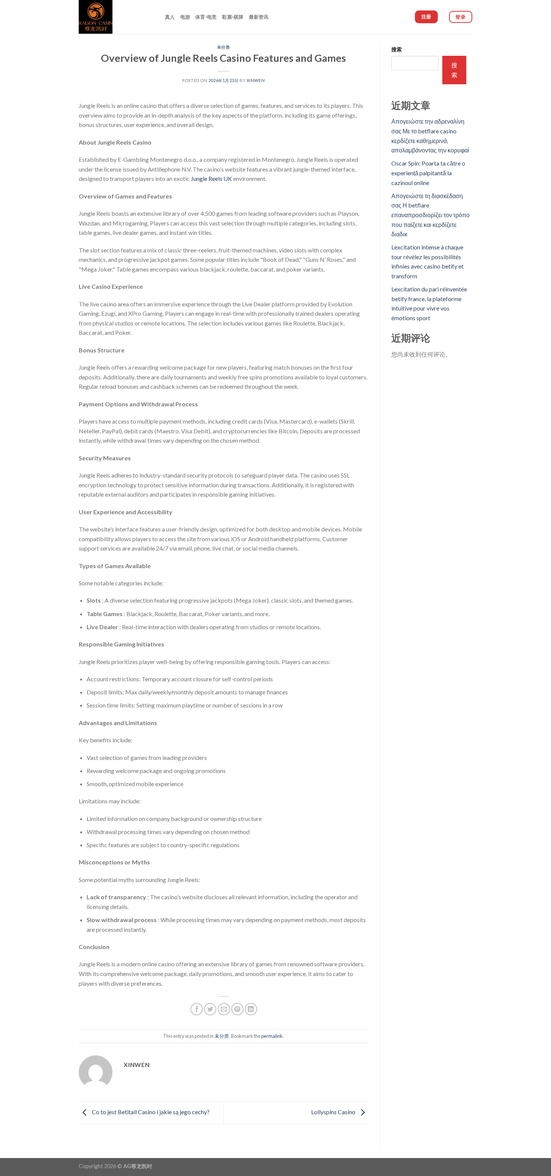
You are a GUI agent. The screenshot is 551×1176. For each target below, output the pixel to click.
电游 (185, 17)
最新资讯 (259, 17)
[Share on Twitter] (210, 1009)
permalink (272, 1036)
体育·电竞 (206, 17)
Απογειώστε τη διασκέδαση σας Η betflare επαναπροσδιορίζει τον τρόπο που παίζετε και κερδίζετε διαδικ (430, 214)
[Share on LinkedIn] (251, 1009)
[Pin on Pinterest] (237, 1009)
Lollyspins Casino (333, 1111)
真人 (170, 17)
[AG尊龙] (116, 17)
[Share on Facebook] (196, 1009)
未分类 (223, 47)
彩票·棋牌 (232, 17)
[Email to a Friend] (224, 1009)
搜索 (396, 49)
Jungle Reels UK (211, 178)
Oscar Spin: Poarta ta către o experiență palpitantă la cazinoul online (428, 173)
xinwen (256, 80)
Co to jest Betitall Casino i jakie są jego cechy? (150, 1111)
